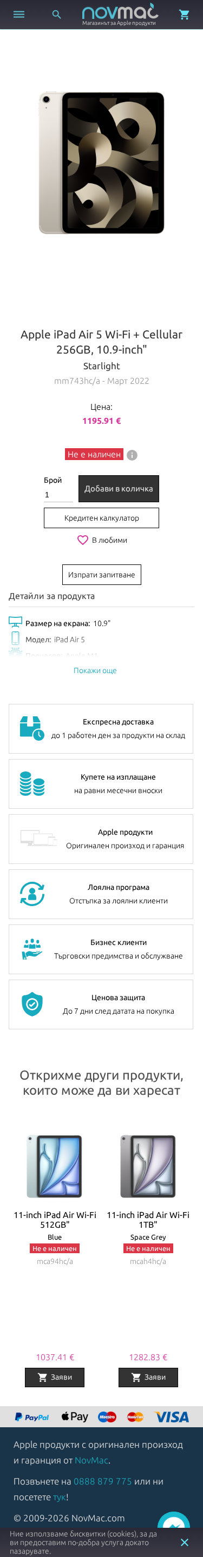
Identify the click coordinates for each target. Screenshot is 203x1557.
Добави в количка (118, 488)
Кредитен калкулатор (101, 518)
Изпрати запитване (101, 574)
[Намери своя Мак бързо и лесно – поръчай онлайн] (33, 1418)
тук (59, 1497)
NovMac (91, 1460)
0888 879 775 (103, 1481)
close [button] (184, 1542)
